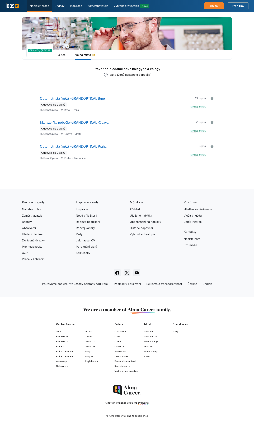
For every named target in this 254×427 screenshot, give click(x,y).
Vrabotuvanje (151, 341)
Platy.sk (89, 356)
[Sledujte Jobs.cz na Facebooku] (117, 272)
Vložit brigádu (193, 215)
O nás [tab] (61, 55)
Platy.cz (89, 351)
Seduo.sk (90, 346)
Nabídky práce (39, 6)
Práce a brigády (33, 202)
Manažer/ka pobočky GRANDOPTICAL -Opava (74, 122)
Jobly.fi (176, 331)
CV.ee (118, 341)
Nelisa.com (62, 366)
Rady (79, 234)
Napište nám (192, 239)
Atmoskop (61, 361)
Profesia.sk (62, 336)
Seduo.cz (90, 341)
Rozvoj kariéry (85, 228)
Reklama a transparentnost (164, 284)
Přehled (135, 209)
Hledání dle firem (33, 234)
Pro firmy (238, 6)
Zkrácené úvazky (33, 240)
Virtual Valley (151, 351)
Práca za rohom (64, 351)
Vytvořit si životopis (131, 6)
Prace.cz (61, 346)
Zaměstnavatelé (98, 6)
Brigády (59, 6)
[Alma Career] (127, 390)
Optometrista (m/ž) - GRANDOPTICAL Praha (73, 146)
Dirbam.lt (119, 346)
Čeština (192, 284)
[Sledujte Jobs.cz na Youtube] (136, 272)
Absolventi (29, 228)
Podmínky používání (127, 284)
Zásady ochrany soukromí (91, 284)
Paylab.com (91, 361)
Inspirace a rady (87, 202)
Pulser (147, 356)
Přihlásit (214, 6)
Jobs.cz (60, 331)
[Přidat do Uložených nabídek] (212, 98)
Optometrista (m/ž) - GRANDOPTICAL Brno (72, 98)
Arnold (88, 331)
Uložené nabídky (141, 215)
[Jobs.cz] (12, 6)
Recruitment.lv (122, 366)
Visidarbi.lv (120, 351)
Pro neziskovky (32, 246)
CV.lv (117, 336)
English (207, 284)
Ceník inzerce (193, 222)
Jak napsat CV (85, 240)
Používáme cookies (55, 284)
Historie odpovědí (141, 228)
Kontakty (190, 232)
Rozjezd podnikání (88, 222)
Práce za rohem (64, 356)
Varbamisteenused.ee (126, 371)
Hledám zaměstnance (198, 209)
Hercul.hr (148, 346)
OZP (25, 253)
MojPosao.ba (150, 336)
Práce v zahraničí (33, 259)
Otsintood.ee (121, 356)
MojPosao (149, 331)
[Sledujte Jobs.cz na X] (127, 272)
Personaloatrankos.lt (126, 361)
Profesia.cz (62, 341)
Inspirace (76, 6)
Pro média (190, 245)
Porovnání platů (86, 246)
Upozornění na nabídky (145, 222)
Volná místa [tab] (83, 55)
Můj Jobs (136, 202)
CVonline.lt (120, 331)
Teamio (89, 336)
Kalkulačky (83, 253)
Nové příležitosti (86, 215)
